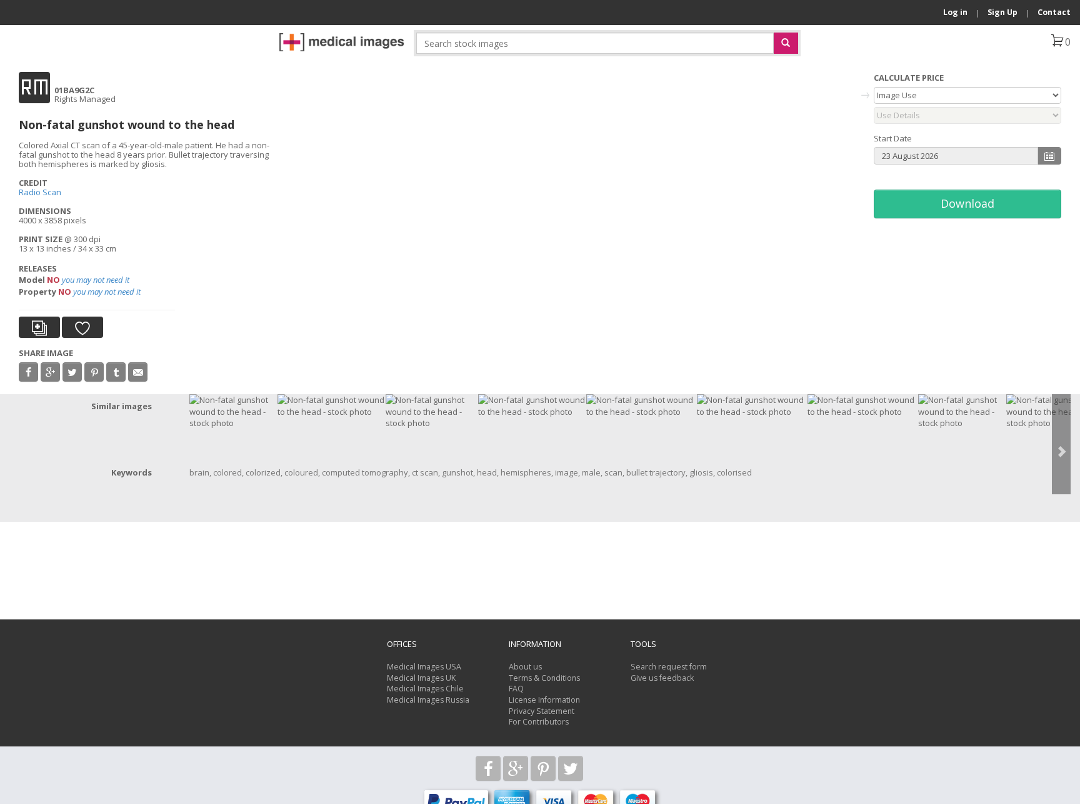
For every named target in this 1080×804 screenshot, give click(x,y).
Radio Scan (40, 192)
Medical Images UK (421, 678)
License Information (544, 700)
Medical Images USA (424, 666)
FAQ (516, 688)
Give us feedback (662, 678)
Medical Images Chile (425, 688)
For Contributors (539, 721)
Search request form (669, 666)
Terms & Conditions (544, 678)
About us (525, 666)
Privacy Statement (541, 711)
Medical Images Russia (428, 700)
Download (967, 203)
